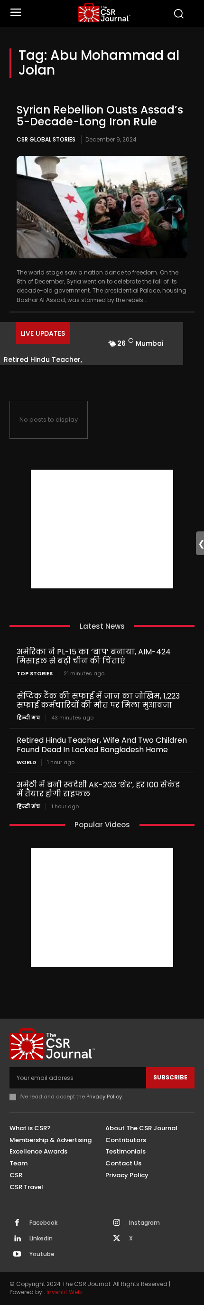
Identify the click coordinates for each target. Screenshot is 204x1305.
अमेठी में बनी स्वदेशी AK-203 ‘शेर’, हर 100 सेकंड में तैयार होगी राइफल (98, 789)
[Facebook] (17, 1223)
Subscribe (170, 1077)
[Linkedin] (17, 1239)
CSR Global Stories (46, 139)
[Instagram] (116, 1223)
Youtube (42, 1254)
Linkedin (41, 1238)
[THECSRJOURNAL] (104, 12)
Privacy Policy (104, 1096)
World (26, 762)
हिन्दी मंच (28, 717)
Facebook (43, 1223)
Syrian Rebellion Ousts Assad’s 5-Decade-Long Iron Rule (100, 115)
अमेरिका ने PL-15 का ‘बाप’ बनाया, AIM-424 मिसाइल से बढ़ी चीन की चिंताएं (94, 656)
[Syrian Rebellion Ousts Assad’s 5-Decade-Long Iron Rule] (102, 207)
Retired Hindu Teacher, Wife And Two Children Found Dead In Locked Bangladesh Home (102, 745)
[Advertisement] (102, 529)
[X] (116, 1239)
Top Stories (35, 673)
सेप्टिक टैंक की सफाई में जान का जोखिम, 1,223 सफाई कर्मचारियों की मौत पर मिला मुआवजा (98, 700)
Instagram (144, 1223)
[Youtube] (17, 1254)
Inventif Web (64, 1292)
